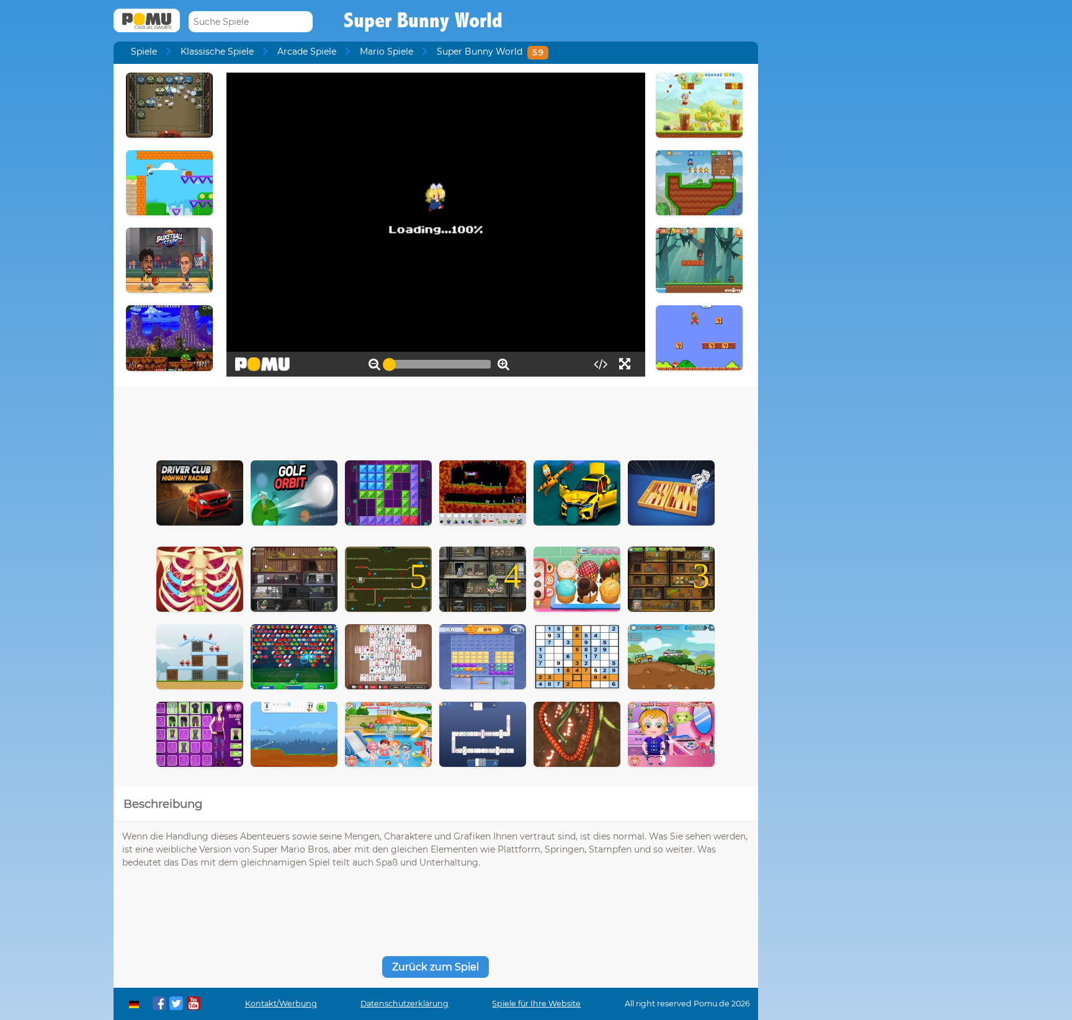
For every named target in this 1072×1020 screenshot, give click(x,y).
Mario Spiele (386, 51)
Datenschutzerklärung (404, 1003)
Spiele (144, 51)
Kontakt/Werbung (281, 1003)
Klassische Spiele (217, 51)
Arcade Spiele (306, 51)
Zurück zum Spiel (435, 967)
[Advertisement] (435, 420)
